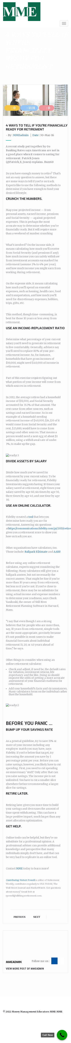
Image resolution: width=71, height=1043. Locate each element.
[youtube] (20, 1021)
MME (19, 868)
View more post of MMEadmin (25, 968)
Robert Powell (20, 880)
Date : (43, 135)
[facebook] (10, 1021)
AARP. (57, 551)
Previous (19, 917)
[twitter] (4, 1021)
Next (37, 917)
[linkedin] (15, 1021)
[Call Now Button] (62, 1035)
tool (30, 517)
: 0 (13, 108)
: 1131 (30, 108)
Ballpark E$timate (36, 551)
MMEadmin (21, 135)
